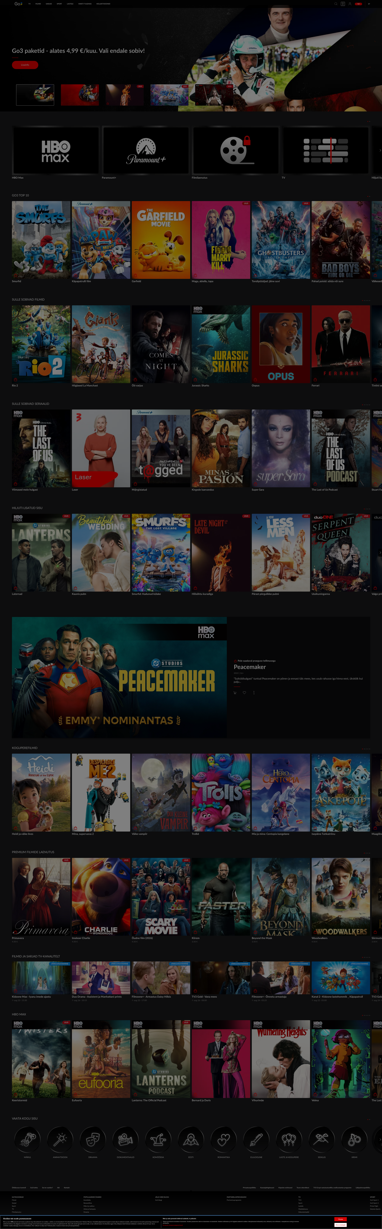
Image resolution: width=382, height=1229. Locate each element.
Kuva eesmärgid (340, 1225)
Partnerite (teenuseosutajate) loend (173, 1225)
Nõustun (340, 1219)
